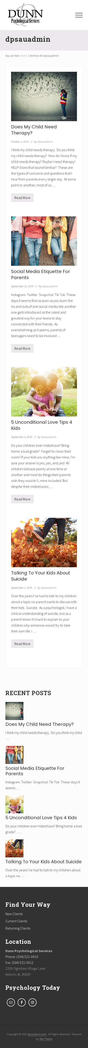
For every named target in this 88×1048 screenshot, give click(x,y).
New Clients (14, 914)
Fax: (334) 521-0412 (19, 962)
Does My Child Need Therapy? (34, 130)
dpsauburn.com (37, 1034)
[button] (79, 15)
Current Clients (16, 921)
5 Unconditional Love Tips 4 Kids (41, 425)
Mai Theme (45, 1039)
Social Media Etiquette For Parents (40, 274)
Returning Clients (17, 928)
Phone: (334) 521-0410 (21, 956)
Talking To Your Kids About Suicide (40, 576)
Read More (22, 198)
